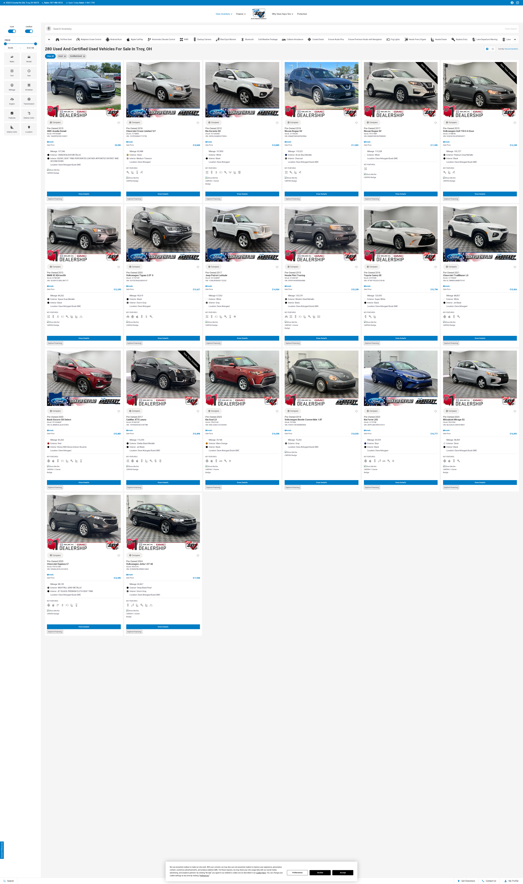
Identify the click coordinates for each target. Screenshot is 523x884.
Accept (343, 873)
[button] (12, 58)
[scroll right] (514, 39)
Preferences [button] (204, 876)
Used (12, 27)
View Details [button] (84, 194)
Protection (302, 14)
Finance (239, 14)
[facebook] (512, 3)
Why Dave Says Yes (281, 14)
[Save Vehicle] (119, 122)
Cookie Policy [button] (261, 873)
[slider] (5, 43)
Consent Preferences (2, 850)
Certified (29, 27)
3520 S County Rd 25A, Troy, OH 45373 (22, 3)
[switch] (11, 29)
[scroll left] (49, 39)
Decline (320, 873)
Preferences (297, 873)
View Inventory (223, 14)
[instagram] (518, 3)
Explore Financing (55, 199)
